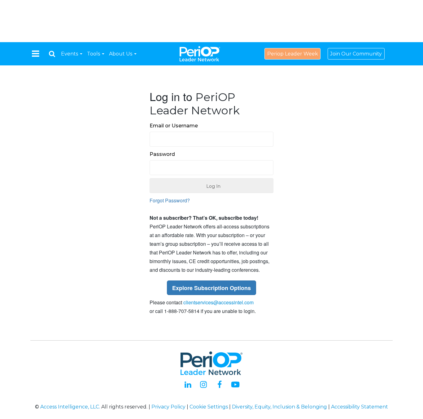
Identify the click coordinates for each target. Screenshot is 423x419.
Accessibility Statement (359, 407)
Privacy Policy (168, 407)
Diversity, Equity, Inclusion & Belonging (279, 407)
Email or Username (174, 126)
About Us (121, 54)
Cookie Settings (209, 407)
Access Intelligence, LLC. (70, 407)
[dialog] (52, 53)
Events (70, 54)
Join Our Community (356, 54)
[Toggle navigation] (35, 53)
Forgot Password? (170, 200)
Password (162, 154)
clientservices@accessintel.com (218, 302)
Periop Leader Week (292, 54)
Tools (94, 54)
